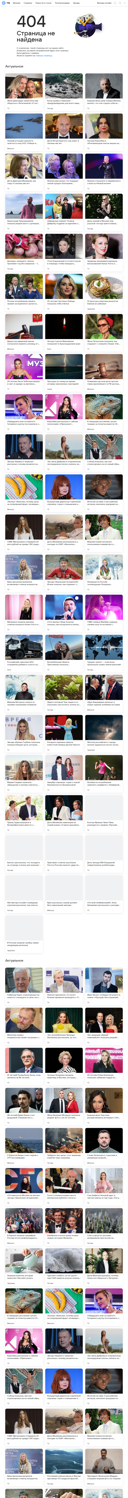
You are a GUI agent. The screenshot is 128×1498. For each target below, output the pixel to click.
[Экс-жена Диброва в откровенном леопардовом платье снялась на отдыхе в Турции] (64, 453)
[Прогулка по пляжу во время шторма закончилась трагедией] (64, 373)
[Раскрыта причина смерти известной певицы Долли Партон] (64, 734)
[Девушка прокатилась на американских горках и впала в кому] (64, 1135)
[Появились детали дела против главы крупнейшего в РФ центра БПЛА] (104, 373)
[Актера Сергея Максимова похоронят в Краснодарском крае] (64, 333)
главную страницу (44, 55)
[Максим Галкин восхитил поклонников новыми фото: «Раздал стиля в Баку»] (104, 533)
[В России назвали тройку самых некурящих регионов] (24, 934)
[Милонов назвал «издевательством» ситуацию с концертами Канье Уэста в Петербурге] (24, 1227)
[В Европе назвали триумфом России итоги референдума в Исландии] (24, 1427)
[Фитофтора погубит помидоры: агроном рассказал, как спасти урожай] (24, 894)
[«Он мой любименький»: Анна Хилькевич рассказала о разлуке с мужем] (104, 894)
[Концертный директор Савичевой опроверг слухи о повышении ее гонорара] (64, 493)
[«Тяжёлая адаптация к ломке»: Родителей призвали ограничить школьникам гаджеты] (24, 1135)
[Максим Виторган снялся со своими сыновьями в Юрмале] (24, 693)
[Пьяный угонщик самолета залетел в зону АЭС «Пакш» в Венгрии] (24, 132)
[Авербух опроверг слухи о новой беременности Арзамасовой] (64, 774)
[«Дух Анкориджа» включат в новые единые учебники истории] (104, 693)
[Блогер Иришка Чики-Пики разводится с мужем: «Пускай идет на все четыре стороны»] (104, 814)
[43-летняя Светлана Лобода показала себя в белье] (64, 293)
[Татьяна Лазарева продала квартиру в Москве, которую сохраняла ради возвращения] (64, 1267)
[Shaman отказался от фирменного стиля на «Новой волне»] (104, 172)
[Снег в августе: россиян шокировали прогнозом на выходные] (104, 1427)
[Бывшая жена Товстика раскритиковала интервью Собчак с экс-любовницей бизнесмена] (104, 1307)
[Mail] (4, 3)
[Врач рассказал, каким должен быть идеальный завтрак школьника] (64, 894)
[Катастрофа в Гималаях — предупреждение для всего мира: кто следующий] (64, 92)
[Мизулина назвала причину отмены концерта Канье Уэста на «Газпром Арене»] (24, 613)
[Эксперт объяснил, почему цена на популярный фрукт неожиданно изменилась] (24, 493)
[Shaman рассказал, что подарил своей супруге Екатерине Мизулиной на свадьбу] (64, 172)
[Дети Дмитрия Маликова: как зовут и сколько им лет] (24, 172)
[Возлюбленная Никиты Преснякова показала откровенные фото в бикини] (64, 653)
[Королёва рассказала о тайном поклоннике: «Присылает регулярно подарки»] (64, 413)
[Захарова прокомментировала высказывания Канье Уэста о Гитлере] (104, 252)
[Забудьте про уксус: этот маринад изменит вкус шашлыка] (64, 1347)
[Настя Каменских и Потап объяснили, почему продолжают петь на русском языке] (104, 1094)
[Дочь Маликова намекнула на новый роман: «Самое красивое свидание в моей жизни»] (64, 814)
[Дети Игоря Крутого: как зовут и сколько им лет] (64, 132)
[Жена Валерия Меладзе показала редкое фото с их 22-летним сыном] (64, 1307)
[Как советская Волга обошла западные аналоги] (24, 1094)
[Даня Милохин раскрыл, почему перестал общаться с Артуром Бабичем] (104, 1467)
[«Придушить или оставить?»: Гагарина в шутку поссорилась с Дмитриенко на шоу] (24, 413)
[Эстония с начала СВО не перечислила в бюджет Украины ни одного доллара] (64, 934)
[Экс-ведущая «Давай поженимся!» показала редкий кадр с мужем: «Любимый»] (104, 1227)
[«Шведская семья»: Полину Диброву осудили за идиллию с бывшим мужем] (64, 212)
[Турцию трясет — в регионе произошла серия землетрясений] (104, 653)
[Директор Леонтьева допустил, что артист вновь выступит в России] (64, 1054)
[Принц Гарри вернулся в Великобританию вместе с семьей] (24, 814)
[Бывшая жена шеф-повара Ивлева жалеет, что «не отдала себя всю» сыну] (104, 92)
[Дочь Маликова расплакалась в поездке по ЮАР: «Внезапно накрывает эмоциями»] (64, 533)
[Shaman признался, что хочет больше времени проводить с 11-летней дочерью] (64, 1187)
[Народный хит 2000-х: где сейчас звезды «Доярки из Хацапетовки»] (24, 1014)
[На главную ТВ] (8, 3)
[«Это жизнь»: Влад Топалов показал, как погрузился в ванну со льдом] (64, 613)
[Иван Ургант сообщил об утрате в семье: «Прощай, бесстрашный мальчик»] (104, 1187)
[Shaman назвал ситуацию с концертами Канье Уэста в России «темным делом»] (104, 934)
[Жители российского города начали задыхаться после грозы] (104, 734)
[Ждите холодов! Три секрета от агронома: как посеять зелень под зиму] (64, 693)
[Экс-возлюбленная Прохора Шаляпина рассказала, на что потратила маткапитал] (64, 1227)
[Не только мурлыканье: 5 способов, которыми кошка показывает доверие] (104, 1014)
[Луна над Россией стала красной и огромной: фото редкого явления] (64, 1014)
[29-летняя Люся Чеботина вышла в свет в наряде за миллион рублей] (24, 373)
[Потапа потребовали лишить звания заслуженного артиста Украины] (24, 293)
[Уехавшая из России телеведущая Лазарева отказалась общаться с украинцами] (104, 573)
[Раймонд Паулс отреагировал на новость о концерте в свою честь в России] (24, 1187)
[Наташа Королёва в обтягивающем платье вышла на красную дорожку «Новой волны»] (104, 132)
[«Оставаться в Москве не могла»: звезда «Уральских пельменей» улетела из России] (24, 1387)
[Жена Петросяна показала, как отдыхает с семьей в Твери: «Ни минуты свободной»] (104, 333)
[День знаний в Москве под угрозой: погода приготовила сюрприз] (104, 212)
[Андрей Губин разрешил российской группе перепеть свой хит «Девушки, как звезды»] (104, 1054)
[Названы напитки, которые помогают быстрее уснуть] (24, 1467)
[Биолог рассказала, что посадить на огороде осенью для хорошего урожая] (24, 854)
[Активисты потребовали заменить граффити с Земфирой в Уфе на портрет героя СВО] (104, 774)
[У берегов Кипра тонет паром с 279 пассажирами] (24, 1347)
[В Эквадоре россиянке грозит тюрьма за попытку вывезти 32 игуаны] (104, 413)
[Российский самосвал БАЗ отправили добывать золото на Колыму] (24, 653)
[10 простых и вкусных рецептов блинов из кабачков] (104, 293)
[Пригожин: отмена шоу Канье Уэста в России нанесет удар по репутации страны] (64, 854)
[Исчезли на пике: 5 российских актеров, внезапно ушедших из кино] (104, 493)
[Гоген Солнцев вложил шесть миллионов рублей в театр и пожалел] (64, 1387)
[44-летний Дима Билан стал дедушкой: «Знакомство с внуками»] (24, 1307)
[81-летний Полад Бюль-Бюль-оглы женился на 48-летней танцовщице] (24, 1267)
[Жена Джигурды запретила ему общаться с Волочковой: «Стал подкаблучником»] (24, 92)
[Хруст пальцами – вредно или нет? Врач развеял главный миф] (104, 974)
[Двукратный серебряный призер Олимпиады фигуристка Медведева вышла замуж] (24, 1054)
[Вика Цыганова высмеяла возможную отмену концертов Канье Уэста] (24, 573)
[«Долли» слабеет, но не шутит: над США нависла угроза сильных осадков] (64, 1467)
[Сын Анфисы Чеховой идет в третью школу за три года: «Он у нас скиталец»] (104, 1387)
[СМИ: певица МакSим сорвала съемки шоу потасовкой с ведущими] (104, 613)
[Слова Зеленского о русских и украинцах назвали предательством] (104, 1347)
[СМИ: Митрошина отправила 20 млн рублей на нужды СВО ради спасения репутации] (24, 533)
